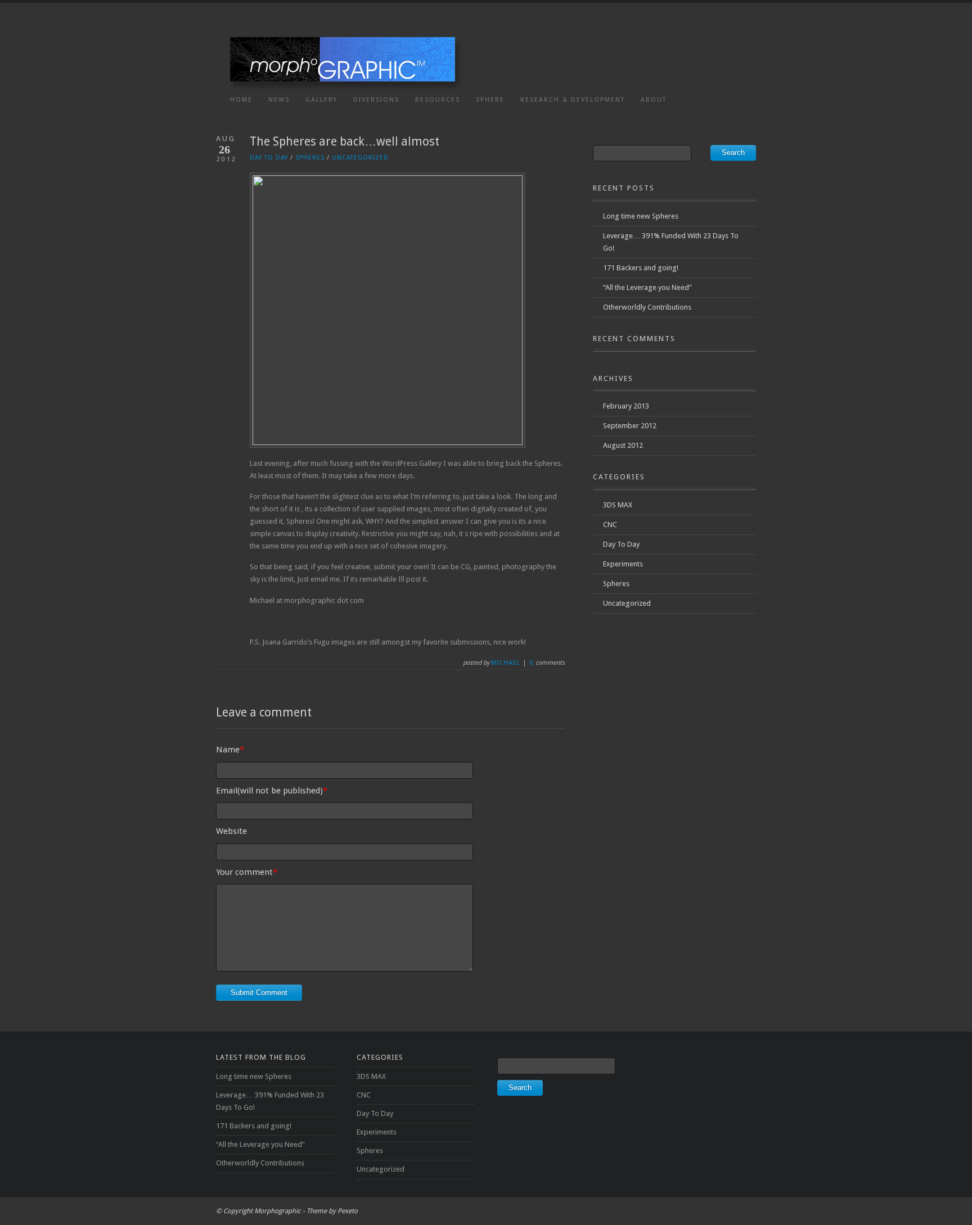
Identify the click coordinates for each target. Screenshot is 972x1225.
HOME (241, 99)
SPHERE (490, 99)
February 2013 (626, 406)
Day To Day (269, 157)
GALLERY (321, 99)
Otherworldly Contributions (647, 307)
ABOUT (654, 99)
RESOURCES (437, 99)
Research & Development (572, 99)
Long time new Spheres (640, 216)
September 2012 (629, 425)
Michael (505, 662)
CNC (610, 524)
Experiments (623, 564)
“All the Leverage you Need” (647, 287)
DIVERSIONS (376, 99)
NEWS (279, 99)
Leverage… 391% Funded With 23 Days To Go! (671, 242)
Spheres (310, 157)
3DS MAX (617, 505)
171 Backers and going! (640, 268)
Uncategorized (360, 157)
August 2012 (623, 445)
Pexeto (348, 1211)
